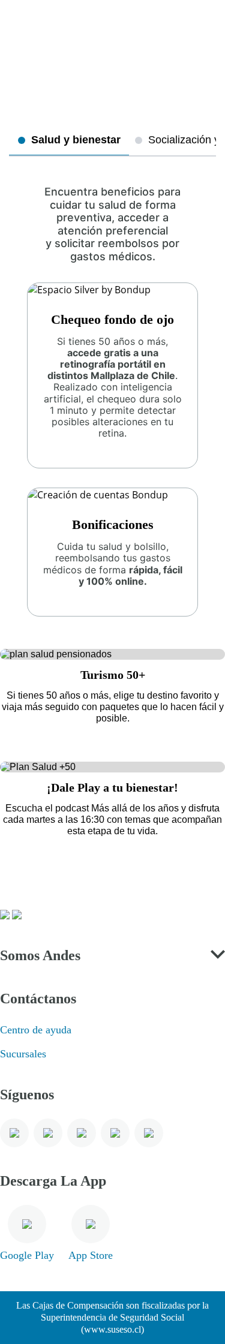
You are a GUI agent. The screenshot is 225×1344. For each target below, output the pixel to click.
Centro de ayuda (35, 1030)
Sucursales (23, 1054)
